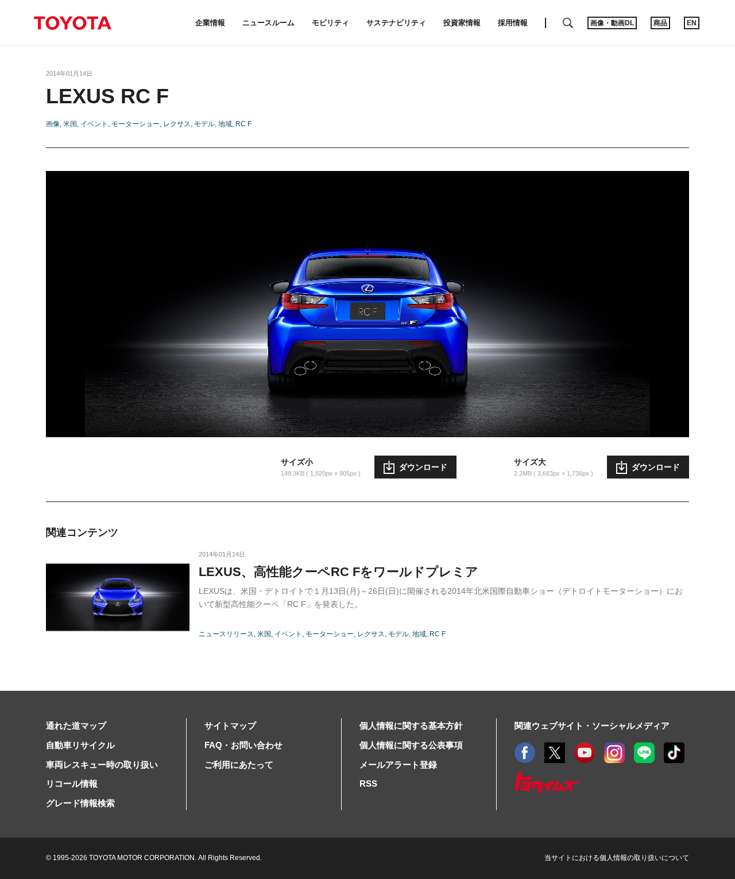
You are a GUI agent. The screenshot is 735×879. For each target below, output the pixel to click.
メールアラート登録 (398, 764)
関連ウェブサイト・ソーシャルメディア (592, 725)
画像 (53, 124)
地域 (225, 124)
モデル (204, 124)
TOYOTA (72, 23)
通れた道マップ (76, 725)
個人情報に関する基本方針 (411, 725)
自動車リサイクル (80, 745)
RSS (368, 783)
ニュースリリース (226, 634)
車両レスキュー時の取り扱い (102, 764)
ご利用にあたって (238, 764)
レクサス (177, 124)
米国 (70, 124)
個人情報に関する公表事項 (411, 745)
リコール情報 (72, 783)
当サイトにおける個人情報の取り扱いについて (616, 858)
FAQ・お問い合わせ (243, 745)
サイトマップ (230, 725)
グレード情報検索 (80, 803)
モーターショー (135, 124)
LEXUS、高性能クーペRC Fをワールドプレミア (338, 572)
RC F (243, 124)
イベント (94, 124)
